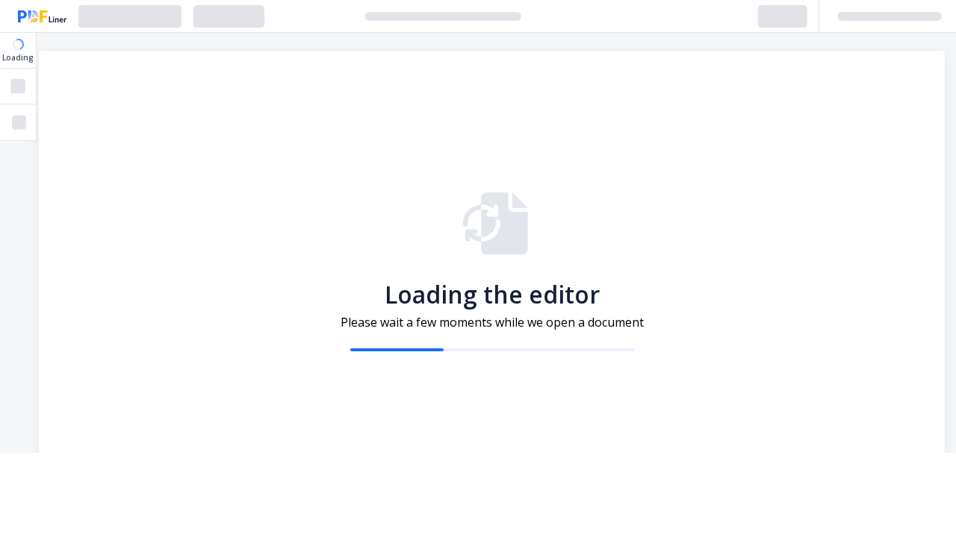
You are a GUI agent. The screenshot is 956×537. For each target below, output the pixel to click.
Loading (18, 57)
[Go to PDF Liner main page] (42, 16)
